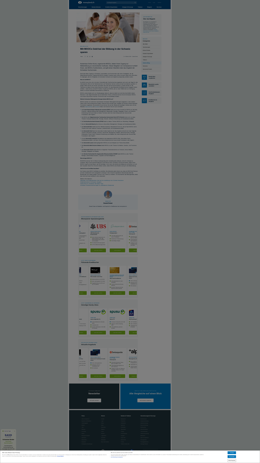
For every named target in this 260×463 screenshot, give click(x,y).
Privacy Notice (60, 456)
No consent (231, 456)
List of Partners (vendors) (117, 457)
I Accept (232, 452)
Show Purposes (231, 460)
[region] (130, 456)
